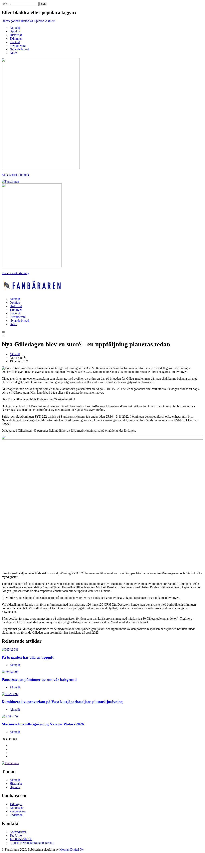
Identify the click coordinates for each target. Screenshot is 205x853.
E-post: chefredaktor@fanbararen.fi (32, 842)
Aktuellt (50, 21)
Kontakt (15, 42)
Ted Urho (16, 835)
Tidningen (16, 38)
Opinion (39, 21)
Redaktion (16, 815)
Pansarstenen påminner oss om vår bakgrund (39, 679)
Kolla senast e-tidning (15, 174)
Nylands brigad (19, 49)
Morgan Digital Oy (71, 849)
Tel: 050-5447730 (21, 839)
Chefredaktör (18, 832)
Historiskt (27, 21)
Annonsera (16, 807)
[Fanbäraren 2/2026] (41, 168)
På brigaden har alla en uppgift (27, 657)
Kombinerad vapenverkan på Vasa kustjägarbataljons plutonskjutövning (62, 702)
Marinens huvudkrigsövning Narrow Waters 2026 (43, 724)
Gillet (13, 53)
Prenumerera (18, 45)
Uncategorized (11, 21)
